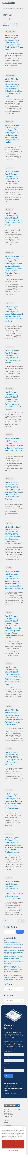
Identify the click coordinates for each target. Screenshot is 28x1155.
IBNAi (19, 1110)
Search (20, 932)
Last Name (6, 1063)
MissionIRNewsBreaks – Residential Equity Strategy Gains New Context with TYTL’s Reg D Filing (14, 952)
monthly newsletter (13, 1041)
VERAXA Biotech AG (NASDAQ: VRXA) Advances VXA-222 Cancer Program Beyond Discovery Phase (13, 977)
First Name (6, 1057)
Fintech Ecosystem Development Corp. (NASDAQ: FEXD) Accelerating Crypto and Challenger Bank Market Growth (14, 219)
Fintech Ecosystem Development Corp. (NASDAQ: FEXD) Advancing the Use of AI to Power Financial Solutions (14, 758)
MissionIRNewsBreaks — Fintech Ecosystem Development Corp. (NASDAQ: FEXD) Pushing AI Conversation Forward (14, 356)
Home (3, 8)
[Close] (24, 1128)
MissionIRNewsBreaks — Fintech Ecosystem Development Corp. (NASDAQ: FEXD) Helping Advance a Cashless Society (14, 177)
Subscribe (9, 1076)
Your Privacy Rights (13, 1150)
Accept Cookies (13, 1142)
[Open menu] (25, 3)
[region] (13, 1140)
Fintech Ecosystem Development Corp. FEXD (10, 24)
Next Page (21, 921)
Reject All (12, 1146)
